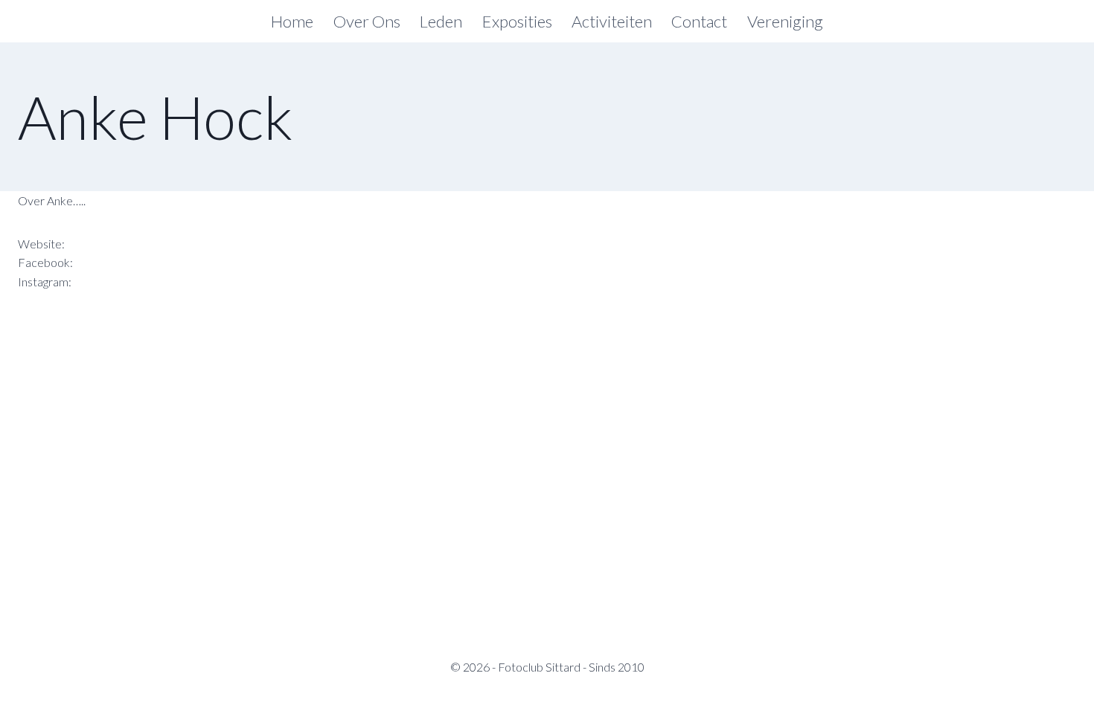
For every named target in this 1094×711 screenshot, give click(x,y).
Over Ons (366, 21)
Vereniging (785, 21)
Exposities (517, 21)
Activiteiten (612, 21)
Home (292, 21)
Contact (699, 21)
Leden (441, 21)
